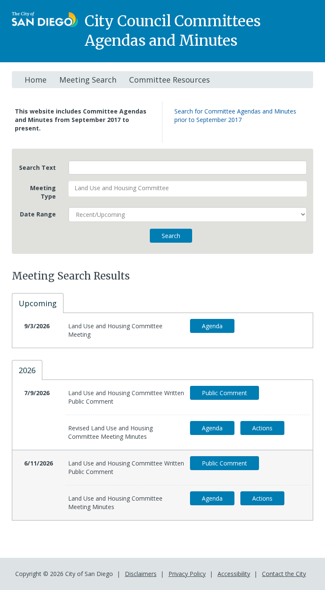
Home (36, 80)
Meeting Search (87, 80)
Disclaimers (141, 574)
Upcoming (38, 303)
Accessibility (234, 574)
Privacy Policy (187, 574)
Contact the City (284, 574)
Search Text (37, 167)
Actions (262, 428)
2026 (27, 370)
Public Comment (224, 393)
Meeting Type (43, 192)
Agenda (212, 326)
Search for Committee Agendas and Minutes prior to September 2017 (235, 115)
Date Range (38, 214)
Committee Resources (169, 80)
